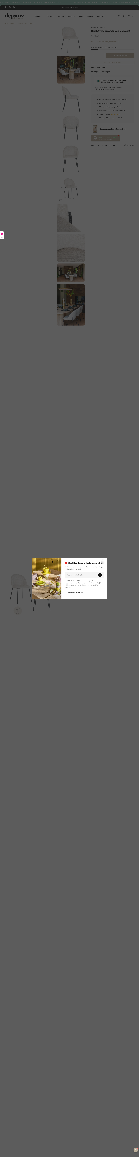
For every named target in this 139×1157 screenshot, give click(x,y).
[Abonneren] (100, 575)
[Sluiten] (103, 561)
